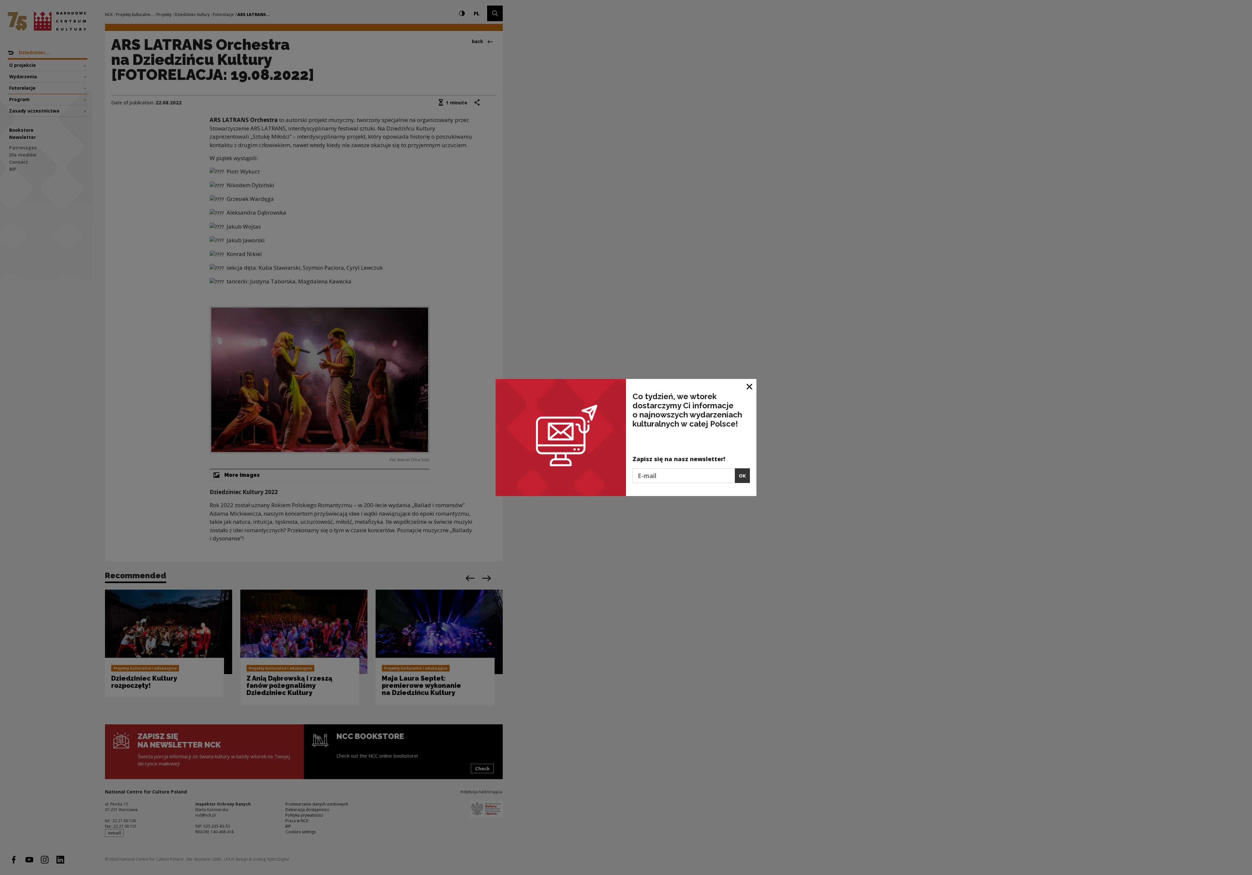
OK (742, 475)
